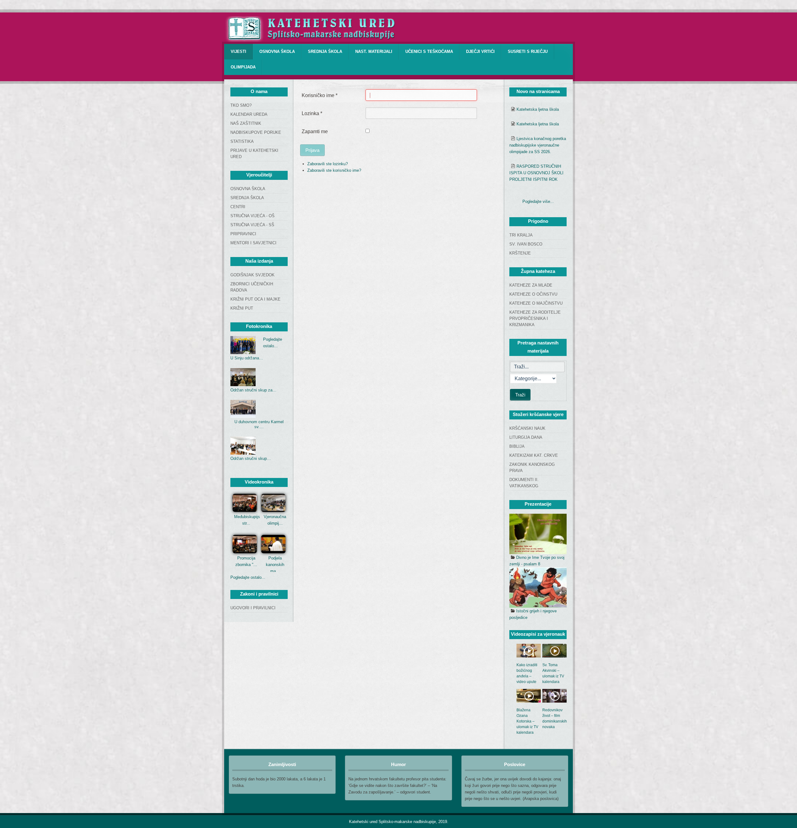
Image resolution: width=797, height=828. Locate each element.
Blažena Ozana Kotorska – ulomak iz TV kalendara (527, 721)
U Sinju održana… (246, 358)
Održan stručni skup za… (253, 390)
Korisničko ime (319, 95)
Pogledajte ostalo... (247, 577)
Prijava (312, 150)
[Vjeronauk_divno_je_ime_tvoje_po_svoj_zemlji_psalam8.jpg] (538, 534)
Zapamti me (315, 131)
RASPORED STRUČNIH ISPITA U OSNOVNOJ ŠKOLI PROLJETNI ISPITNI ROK (536, 173)
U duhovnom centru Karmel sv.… (259, 424)
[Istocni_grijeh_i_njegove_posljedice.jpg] (538, 587)
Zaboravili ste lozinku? (327, 163)
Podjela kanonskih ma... (275, 564)
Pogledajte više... (538, 201)
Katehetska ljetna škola (537, 109)
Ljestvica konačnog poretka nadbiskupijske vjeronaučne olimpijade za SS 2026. (537, 145)
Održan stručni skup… (250, 458)
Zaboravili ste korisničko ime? (334, 170)
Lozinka (312, 113)
